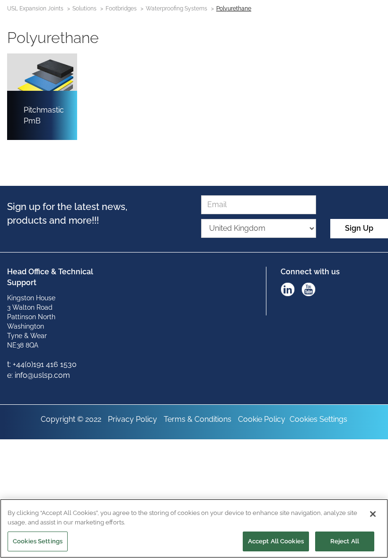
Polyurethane (233, 8)
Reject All (344, 541)
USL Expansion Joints (35, 8)
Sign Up (359, 228)
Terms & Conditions (197, 419)
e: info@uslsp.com (38, 375)
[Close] (372, 514)
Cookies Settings (318, 419)
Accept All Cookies (276, 541)
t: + (11, 364)
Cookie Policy (261, 419)
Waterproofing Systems (176, 8)
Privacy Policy (132, 419)
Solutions (84, 8)
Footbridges (121, 8)
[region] (194, 528)
